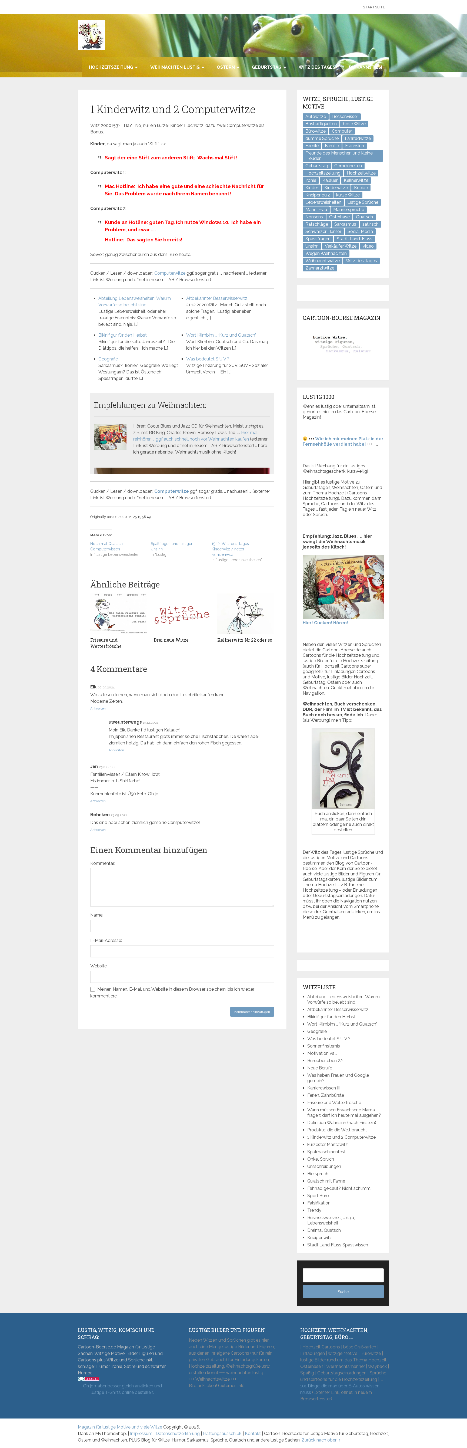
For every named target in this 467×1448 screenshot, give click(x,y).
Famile (312, 145)
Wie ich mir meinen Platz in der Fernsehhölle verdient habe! (343, 441)
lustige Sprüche (363, 202)
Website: (99, 965)
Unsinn (312, 246)
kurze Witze (348, 195)
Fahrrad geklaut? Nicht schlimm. (339, 1188)
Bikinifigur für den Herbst (122, 335)
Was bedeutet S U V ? (207, 359)
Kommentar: (102, 863)
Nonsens (314, 216)
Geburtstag (267, 67)
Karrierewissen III (323, 1088)
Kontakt (253, 1433)
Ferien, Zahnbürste (325, 1095)
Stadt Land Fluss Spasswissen (337, 1244)
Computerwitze (169, 273)
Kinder (311, 187)
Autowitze (315, 116)
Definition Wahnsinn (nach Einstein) (341, 1122)
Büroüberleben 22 (325, 1060)
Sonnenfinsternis (323, 1046)
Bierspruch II (319, 1173)
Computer (342, 131)
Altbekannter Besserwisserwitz (216, 298)
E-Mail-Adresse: (106, 940)
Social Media (360, 231)
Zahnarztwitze (319, 268)
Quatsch (364, 216)
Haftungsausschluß (222, 1433)
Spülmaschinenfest (326, 1151)
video (368, 246)
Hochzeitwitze (361, 173)
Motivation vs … (322, 1053)
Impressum (141, 1433)
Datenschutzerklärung (178, 1433)
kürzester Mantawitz (327, 1144)
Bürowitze (315, 131)
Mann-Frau (316, 209)
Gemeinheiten (348, 165)
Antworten (98, 708)
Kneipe (361, 187)
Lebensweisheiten (323, 202)
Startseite (374, 7)
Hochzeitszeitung (111, 67)
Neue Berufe (319, 1068)
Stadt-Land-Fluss (354, 238)
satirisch (370, 224)
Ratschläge (316, 224)
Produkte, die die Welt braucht (337, 1129)
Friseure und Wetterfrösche (334, 1102)
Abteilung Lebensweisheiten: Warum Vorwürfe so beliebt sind (343, 999)
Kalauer (330, 180)
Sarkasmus (345, 224)
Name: (96, 915)
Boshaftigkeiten (321, 123)
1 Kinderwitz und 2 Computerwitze (341, 1137)
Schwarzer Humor (323, 231)
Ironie (310, 180)
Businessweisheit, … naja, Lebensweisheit (331, 1220)
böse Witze (354, 123)
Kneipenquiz (317, 195)
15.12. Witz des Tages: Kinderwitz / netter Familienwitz (231, 549)
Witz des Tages (317, 67)
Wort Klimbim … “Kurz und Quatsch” (221, 335)
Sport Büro (318, 1195)
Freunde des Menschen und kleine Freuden (339, 155)
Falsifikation (319, 1203)
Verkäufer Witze (340, 246)
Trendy (314, 1210)
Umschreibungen (324, 1166)
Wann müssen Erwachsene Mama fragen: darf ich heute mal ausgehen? (344, 1112)
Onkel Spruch (320, 1159)
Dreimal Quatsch (324, 1230)
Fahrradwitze (358, 138)
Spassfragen (318, 238)
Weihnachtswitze (322, 260)
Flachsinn (354, 145)
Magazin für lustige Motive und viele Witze (120, 1427)
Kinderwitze (336, 187)
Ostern (226, 67)
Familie (332, 145)
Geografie (108, 359)
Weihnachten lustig (175, 67)
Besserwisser (345, 116)
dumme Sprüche (322, 138)
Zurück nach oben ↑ (321, 1440)
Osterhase (339, 216)
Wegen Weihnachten (326, 253)
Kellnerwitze (356, 180)
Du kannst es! (365, 67)
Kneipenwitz (319, 1237)
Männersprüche (348, 209)
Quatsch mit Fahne (326, 1181)
